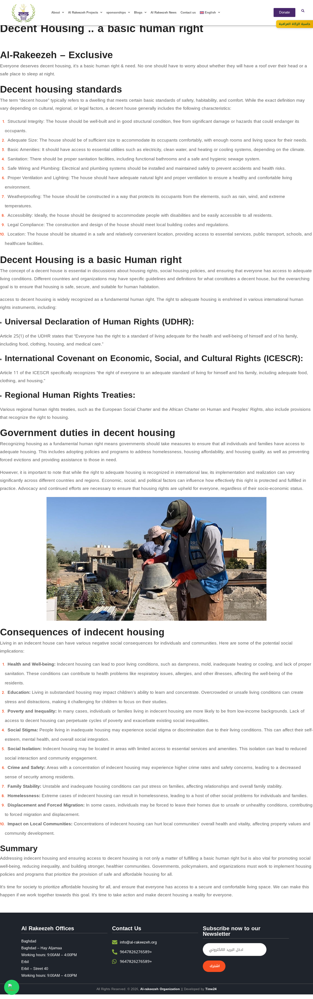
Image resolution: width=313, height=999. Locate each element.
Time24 (211, 989)
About (55, 12)
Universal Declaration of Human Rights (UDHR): (99, 321)
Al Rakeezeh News (163, 12)
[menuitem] (210, 12)
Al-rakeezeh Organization (160, 989)
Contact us (188, 12)
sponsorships (116, 12)
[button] (302, 11)
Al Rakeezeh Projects (83, 12)
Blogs (138, 12)
